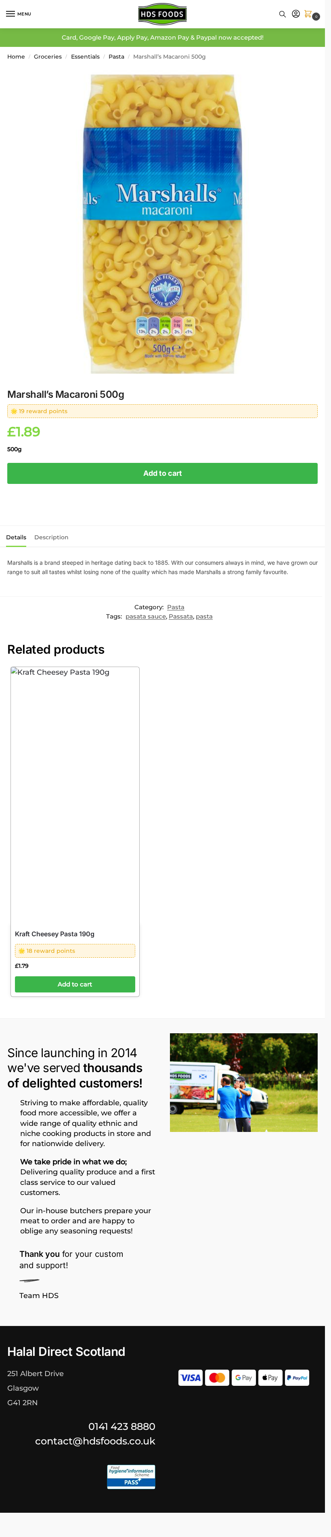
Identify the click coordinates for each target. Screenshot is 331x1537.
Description (51, 537)
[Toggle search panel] (283, 14)
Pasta (116, 56)
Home (16, 56)
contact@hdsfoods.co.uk (95, 1441)
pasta (204, 616)
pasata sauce (146, 616)
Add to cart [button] (75, 984)
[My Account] (296, 14)
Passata (181, 616)
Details (16, 537)
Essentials (85, 56)
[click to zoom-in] (162, 224)
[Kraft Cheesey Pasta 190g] (75, 795)
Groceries (48, 56)
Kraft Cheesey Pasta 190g (54, 934)
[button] (309, 14)
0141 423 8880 (121, 1426)
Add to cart (162, 473)
